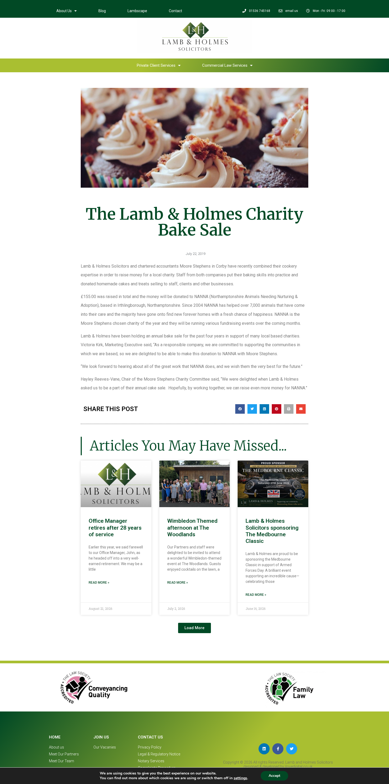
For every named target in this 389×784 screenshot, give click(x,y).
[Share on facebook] (240, 409)
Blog (102, 11)
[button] (194, 628)
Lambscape (137, 11)
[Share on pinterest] (276, 409)
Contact (175, 11)
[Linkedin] (264, 748)
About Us (64, 11)
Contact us (150, 737)
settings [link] (240, 778)
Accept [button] (274, 775)
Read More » (99, 582)
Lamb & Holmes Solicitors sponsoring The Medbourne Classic (272, 531)
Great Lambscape (184, 49)
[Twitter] (291, 748)
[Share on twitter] (252, 409)
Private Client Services (263, 49)
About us (138, 49)
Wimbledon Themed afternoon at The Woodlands (192, 527)
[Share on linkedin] (264, 409)
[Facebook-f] (277, 748)
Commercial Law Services (174, 62)
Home (106, 49)
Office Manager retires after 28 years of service (115, 527)
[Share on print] (288, 409)
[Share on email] (301, 409)
